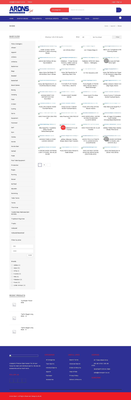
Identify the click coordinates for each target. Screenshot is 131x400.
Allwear (13, 47)
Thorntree (14, 207)
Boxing (13, 90)
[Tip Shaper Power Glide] (14, 304)
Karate (13, 141)
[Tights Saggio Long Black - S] (14, 331)
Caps (12, 99)
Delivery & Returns (75, 379)
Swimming (14, 193)
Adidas (16, 265)
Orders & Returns (75, 367)
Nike (15, 276)
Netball (13, 151)
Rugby (13, 170)
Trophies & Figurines (18, 219)
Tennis (13, 203)
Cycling (13, 108)
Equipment (14, 118)
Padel (13, 155)
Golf (12, 127)
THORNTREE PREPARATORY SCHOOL (20, 213)
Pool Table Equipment (18, 160)
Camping (14, 94)
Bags (12, 71)
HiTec (15, 271)
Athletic (13, 57)
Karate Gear (15, 146)
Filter (30, 255)
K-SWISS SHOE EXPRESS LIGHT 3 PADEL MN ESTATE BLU (112, 141)
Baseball (13, 76)
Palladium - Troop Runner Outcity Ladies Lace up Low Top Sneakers (69, 63)
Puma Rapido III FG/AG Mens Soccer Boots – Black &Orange (90, 85)
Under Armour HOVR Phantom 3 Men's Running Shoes (47, 51)
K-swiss (16, 274)
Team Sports (50, 363)
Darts (13, 113)
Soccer (13, 179)
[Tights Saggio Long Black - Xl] (14, 318)
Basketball (14, 80)
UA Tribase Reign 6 (90, 50)
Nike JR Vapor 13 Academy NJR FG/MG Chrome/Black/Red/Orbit (112, 118)
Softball (13, 184)
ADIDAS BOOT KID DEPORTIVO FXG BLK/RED (47, 97)
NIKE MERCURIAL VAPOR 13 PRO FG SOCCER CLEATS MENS (91, 118)
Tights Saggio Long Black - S (27, 328)
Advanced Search (74, 363)
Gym (12, 132)
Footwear (14, 123)
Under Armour (18, 285)
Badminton (14, 66)
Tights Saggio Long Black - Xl (27, 315)
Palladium (17, 279)
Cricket (13, 104)
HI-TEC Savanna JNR (90, 73)
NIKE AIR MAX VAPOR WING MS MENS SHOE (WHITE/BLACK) (91, 152)
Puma (15, 282)
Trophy (13, 223)
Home (106, 26)
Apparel (112, 26)
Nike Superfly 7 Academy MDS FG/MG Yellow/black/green (47, 129)
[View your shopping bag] (119, 18)
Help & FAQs (73, 371)
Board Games (15, 85)
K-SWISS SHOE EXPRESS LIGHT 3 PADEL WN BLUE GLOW (47, 152)
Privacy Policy (73, 375)
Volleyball (14, 228)
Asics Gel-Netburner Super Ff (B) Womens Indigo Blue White (112, 74)
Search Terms (73, 360)
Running (13, 174)
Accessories (50, 379)
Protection (14, 165)
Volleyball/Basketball (17, 233)
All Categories (50, 360)
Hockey (13, 137)
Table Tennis (15, 198)
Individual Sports (51, 367)
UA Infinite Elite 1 (69, 50)
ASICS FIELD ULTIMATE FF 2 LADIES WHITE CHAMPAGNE (90, 141)
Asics (15, 268)
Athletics (14, 61)
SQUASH (14, 188)
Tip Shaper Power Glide (26, 301)
